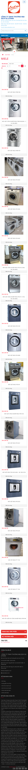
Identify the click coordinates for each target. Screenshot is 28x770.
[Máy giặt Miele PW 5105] (14, 312)
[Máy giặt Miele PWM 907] (14, 137)
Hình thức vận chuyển (6, 688)
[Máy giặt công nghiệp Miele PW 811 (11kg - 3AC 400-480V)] (14, 283)
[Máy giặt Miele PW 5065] (14, 196)
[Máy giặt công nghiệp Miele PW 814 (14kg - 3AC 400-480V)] (14, 254)
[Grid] (22, 66)
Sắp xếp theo (5, 63)
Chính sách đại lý (5, 692)
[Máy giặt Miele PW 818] (14, 371)
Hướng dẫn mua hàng (6, 683)
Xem (19, 65)
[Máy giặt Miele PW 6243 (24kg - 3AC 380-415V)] (14, 459)
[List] (25, 66)
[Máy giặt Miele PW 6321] (14, 429)
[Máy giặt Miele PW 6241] (14, 517)
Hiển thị (4, 66)
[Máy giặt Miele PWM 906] (14, 79)
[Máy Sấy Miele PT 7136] (14, 546)
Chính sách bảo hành (6, 690)
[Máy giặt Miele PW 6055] (14, 225)
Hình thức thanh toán (6, 685)
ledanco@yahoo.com (9, 27)
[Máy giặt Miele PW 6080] (14, 342)
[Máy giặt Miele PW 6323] (14, 488)
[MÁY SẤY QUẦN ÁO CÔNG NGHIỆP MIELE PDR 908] (14, 605)
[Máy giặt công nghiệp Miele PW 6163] (14, 400)
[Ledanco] (14, 51)
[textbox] (14, 30)
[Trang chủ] (14, 7)
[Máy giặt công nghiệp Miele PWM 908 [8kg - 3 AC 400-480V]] (14, 108)
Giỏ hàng (3, 681)
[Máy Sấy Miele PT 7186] (14, 576)
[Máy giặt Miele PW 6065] (14, 166)
